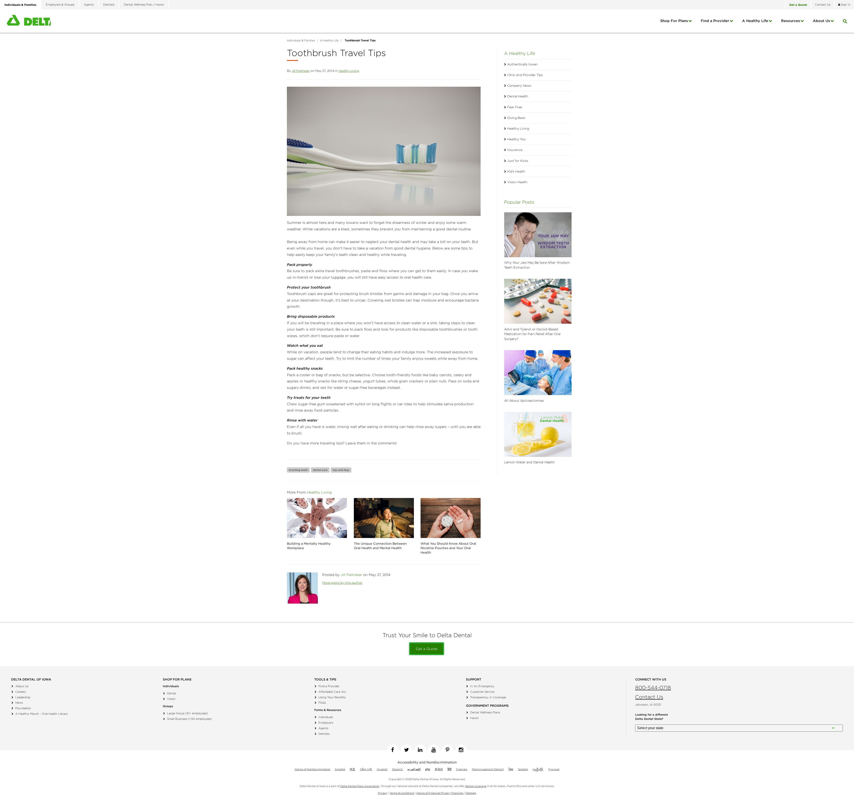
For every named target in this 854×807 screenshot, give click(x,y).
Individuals (325, 717)
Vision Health (517, 182)
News (19, 703)
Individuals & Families (20, 5)
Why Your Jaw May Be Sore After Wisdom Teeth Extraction (537, 265)
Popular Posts (519, 202)
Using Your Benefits (332, 697)
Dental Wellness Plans (485, 712)
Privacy (383, 793)
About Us (21, 686)
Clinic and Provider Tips (525, 75)
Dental (171, 693)
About (821, 20)
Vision (171, 699)
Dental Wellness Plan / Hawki (144, 4)
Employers (325, 723)
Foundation (23, 708)
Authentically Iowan (522, 64)
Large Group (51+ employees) (187, 713)
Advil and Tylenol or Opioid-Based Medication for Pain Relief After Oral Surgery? (532, 334)
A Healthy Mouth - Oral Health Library (41, 714)
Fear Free (514, 107)
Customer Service (482, 692)
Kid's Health (516, 171)
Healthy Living (348, 71)
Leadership (22, 697)
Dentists (108, 4)
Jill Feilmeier (301, 71)
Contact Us (649, 697)
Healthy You (516, 139)
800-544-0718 (653, 687)
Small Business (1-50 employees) (189, 719)
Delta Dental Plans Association (359, 786)
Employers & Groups (60, 4)
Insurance (514, 150)
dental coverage (475, 786)
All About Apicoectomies (524, 401)
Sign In (845, 4)
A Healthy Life (755, 20)
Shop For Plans (674, 20)
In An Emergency (482, 686)
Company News (519, 86)
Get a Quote (426, 648)
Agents (89, 4)
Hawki (474, 718)
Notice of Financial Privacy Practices (439, 793)
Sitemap (470, 793)
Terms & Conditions (402, 793)
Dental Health (517, 96)
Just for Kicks (517, 161)
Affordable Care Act (332, 692)
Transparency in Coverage (488, 697)
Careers (20, 692)
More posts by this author (342, 583)
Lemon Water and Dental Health (529, 462)
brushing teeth (298, 470)
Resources (790, 20)
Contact (822, 4)
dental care (320, 470)
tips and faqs (341, 470)
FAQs (322, 703)
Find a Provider (715, 20)
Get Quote (798, 5)
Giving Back (516, 118)
